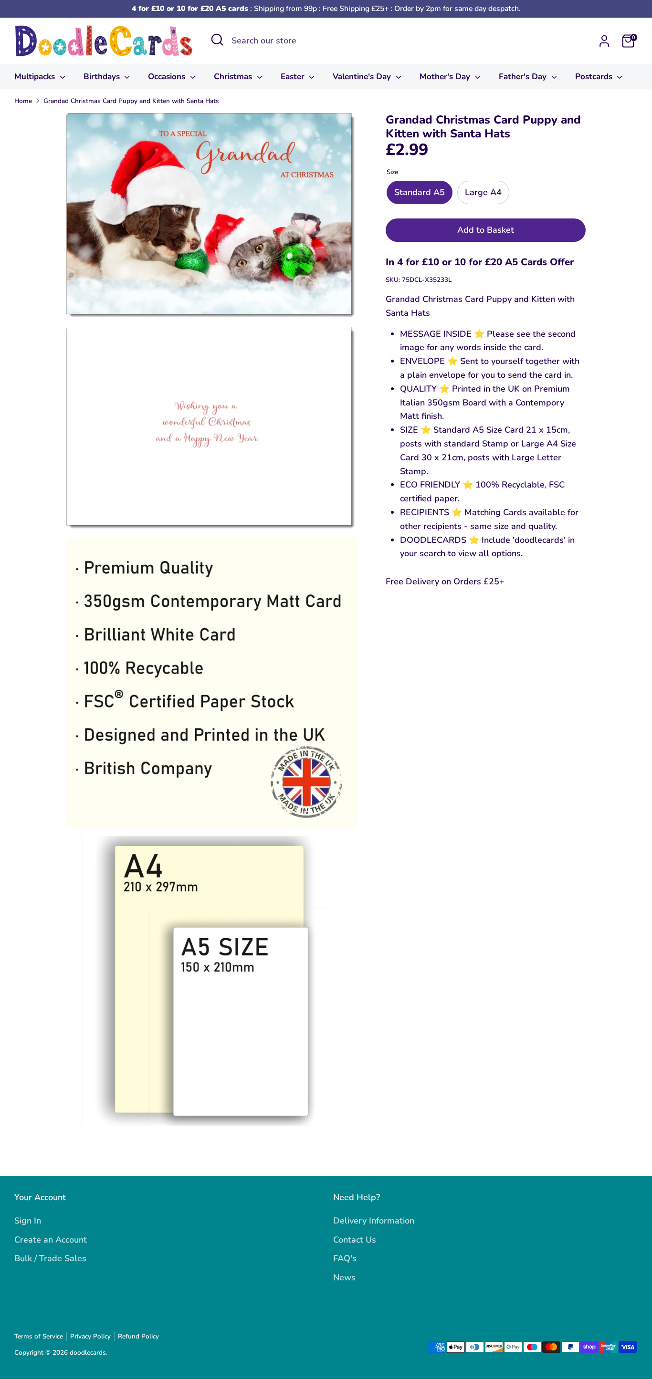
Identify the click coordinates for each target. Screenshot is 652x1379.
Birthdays (103, 76)
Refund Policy (138, 1336)
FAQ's (345, 1258)
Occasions (168, 76)
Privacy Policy (90, 1336)
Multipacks (35, 76)
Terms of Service (38, 1336)
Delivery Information (373, 1220)
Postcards (595, 76)
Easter (294, 76)
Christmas (234, 76)
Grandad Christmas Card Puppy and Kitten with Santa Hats (131, 100)
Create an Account (50, 1239)
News (344, 1277)
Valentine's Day (363, 76)
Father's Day (524, 76)
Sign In (27, 1220)
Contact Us (354, 1239)
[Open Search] (217, 39)
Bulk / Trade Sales (50, 1258)
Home (23, 100)
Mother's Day (446, 76)
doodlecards (88, 1352)
